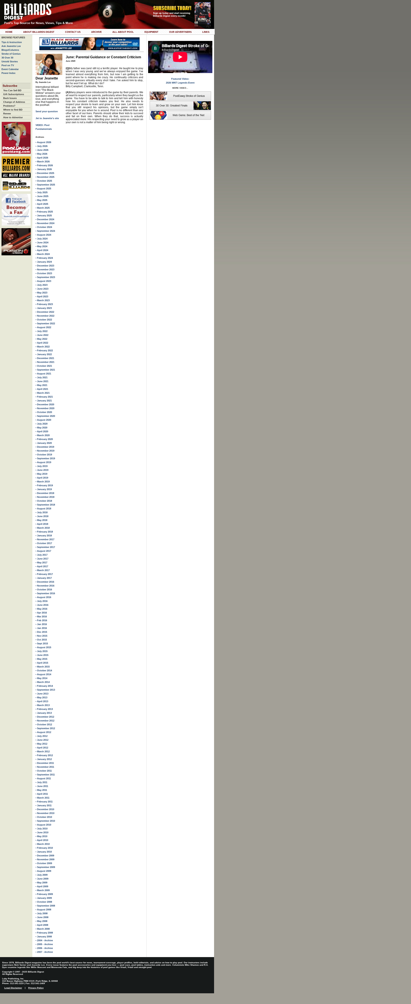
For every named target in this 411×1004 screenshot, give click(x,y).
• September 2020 (45, 416)
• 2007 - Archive (44, 952)
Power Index (8, 73)
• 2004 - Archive (44, 940)
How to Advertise (13, 117)
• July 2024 (42, 238)
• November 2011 (45, 767)
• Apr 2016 (41, 612)
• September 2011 (45, 774)
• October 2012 (44, 724)
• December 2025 (45, 173)
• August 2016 (43, 597)
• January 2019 (44, 489)
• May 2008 (41, 921)
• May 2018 (41, 520)
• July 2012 (42, 736)
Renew (7, 113)
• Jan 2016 (41, 624)
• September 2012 (45, 728)
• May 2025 (41, 200)
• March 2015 (43, 666)
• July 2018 (42, 512)
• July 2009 (42, 875)
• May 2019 (41, 474)
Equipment (151, 32)
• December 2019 (45, 447)
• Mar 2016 (41, 616)
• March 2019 (43, 481)
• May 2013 (41, 697)
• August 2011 (43, 778)
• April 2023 (42, 296)
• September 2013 (45, 689)
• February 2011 (44, 801)
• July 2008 (42, 913)
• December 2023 (45, 265)
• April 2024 (42, 250)
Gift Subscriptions (13, 94)
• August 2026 (43, 142)
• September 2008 (45, 905)
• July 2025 (42, 192)
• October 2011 (44, 770)
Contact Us (72, 32)
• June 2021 (42, 381)
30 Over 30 (7, 57)
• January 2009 (44, 898)
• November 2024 (45, 223)
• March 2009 (43, 890)
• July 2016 (42, 601)
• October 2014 (44, 670)
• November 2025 (45, 177)
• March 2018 (43, 528)
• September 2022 (45, 323)
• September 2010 (45, 821)
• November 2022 (45, 315)
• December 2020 (45, 404)
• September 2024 (45, 231)
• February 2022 (44, 350)
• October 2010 (44, 817)
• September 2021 (45, 369)
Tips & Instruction (11, 42)
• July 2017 (42, 555)
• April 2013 (42, 701)
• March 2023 (43, 300)
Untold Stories (9, 61)
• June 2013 (42, 693)
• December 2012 (45, 716)
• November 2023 (45, 269)
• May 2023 (41, 292)
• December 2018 (45, 493)
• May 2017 (41, 562)
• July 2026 (42, 146)
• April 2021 (42, 389)
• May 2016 (41, 608)
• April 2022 (42, 342)
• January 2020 (44, 443)
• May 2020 (41, 427)
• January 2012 (44, 759)
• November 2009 (45, 859)
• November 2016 (45, 585)
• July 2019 (42, 466)
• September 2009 (45, 867)
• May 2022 (41, 339)
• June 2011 (42, 786)
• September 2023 (45, 277)
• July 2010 (42, 828)
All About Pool (123, 32)
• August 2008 (43, 909)
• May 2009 (41, 882)
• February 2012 (44, 755)
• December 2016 (45, 582)
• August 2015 (43, 647)
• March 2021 (43, 393)
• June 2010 (42, 832)
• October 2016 (44, 589)
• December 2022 (45, 312)
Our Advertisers (180, 32)
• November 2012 (45, 720)
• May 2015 (41, 659)
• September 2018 (45, 504)
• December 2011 (45, 763)
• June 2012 (42, 740)
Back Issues (10, 98)
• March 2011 (42, 797)
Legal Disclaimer (13, 988)
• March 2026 (43, 161)
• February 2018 (44, 531)
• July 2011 (41, 782)
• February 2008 (44, 932)
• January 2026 (44, 169)
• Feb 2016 (41, 620)
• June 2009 (42, 878)
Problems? (9, 106)
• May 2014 (41, 678)
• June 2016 (42, 605)
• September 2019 (45, 458)
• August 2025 (43, 188)
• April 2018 (42, 524)
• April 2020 (42, 431)
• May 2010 (41, 836)
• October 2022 (44, 319)
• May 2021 (41, 385)
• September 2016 (45, 593)
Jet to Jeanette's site (47, 118)
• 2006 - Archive (44, 948)
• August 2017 (43, 551)
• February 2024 (44, 258)
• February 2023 (44, 304)
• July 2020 (42, 423)
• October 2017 (44, 543)
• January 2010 (44, 851)
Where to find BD (12, 109)
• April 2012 (42, 747)
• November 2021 (45, 362)
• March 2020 (43, 435)
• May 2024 (41, 246)
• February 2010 (44, 848)
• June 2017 (42, 558)
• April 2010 (42, 840)
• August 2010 (43, 824)
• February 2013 (44, 709)
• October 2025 (44, 181)
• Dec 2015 (41, 632)
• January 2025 (44, 215)
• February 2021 (44, 396)
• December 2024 (45, 219)
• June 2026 (42, 150)
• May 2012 (41, 743)
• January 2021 (44, 400)
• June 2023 (42, 288)
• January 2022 (44, 354)
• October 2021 (44, 366)
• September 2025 (45, 184)
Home (8, 32)
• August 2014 (43, 674)
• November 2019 (45, 450)
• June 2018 (42, 516)
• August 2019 (43, 462)
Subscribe (10, 85)
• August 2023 (43, 281)
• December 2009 (45, 855)
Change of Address (14, 102)
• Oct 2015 (41, 639)
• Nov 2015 (41, 635)
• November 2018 (45, 497)
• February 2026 (44, 165)
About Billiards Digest (38, 32)
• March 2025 (43, 207)
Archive (96, 32)
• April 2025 (42, 204)
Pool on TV (7, 65)
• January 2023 (44, 308)
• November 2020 (45, 408)
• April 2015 (42, 662)
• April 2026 (42, 157)
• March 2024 (43, 254)
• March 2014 (43, 682)
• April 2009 (42, 886)
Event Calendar (10, 69)
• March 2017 (43, 570)
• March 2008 (43, 929)
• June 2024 (42, 242)
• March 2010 (43, 844)
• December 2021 (45, 358)
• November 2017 (45, 539)
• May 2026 (41, 154)
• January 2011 (44, 805)
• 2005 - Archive (44, 944)
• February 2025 (44, 211)
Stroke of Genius (11, 53)
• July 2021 (42, 377)
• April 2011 (42, 794)
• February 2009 (44, 894)
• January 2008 (44, 936)
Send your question (47, 111)
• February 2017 (44, 574)
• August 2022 (43, 327)
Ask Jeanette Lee (11, 46)
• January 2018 (44, 535)
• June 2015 (42, 655)
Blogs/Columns (10, 50)
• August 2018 (43, 508)
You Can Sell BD (12, 90)
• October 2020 (44, 412)
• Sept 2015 (42, 643)
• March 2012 (43, 751)
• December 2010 (45, 809)
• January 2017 (44, 578)
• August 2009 (43, 871)
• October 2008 (44, 902)
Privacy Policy (36, 988)
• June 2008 (42, 917)
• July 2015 (42, 651)
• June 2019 (42, 470)
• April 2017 (42, 566)
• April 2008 (42, 925)
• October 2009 (44, 863)
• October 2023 (44, 273)
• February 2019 (44, 485)
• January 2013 (44, 713)
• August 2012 (43, 732)
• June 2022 (42, 335)
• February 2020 (44, 439)
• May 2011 (41, 790)
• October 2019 (44, 454)
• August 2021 (43, 373)
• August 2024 (43, 234)
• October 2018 (44, 501)
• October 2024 (44, 227)
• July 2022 (42, 331)
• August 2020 (43, 420)
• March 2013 (43, 705)
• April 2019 (42, 477)
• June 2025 (42, 196)
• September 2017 (45, 547)
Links (205, 32)
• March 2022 (43, 346)
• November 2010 (45, 813)
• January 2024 (44, 261)
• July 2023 (42, 285)
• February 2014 (44, 686)
